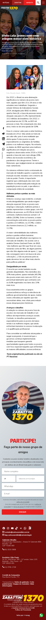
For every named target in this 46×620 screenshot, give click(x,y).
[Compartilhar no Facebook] (3, 128)
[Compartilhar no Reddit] (3, 133)
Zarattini (17, 2)
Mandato (29, 2)
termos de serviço (19, 507)
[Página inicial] (9, 8)
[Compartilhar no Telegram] (3, 144)
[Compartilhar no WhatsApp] (3, 149)
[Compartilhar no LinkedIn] (3, 139)
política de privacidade (23, 502)
